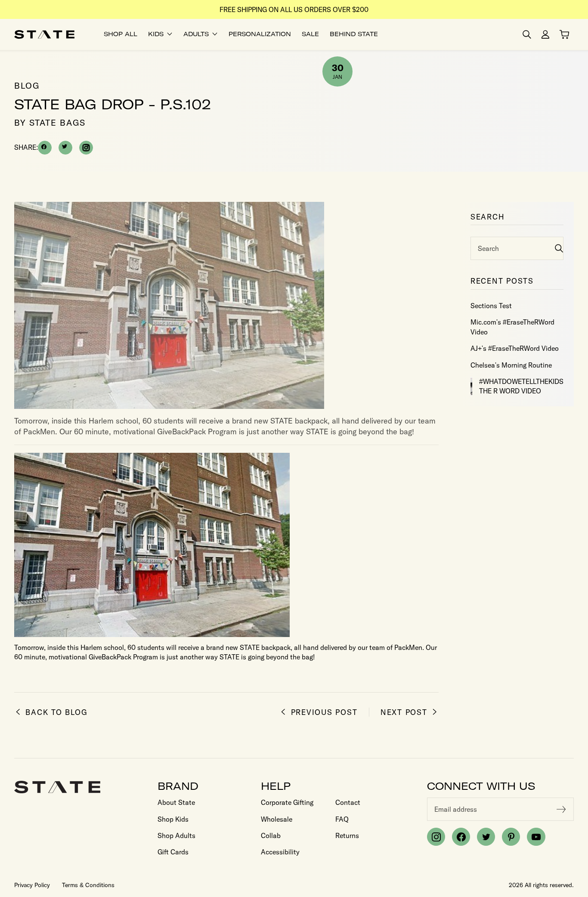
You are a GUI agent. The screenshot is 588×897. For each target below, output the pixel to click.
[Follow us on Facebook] (461, 837)
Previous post (324, 712)
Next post (404, 712)
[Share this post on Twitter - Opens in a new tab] (65, 148)
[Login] (545, 34)
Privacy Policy (32, 885)
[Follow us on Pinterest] (511, 837)
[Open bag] (564, 34)
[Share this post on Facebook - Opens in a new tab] (45, 148)
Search (488, 248)
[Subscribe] (561, 809)
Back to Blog (56, 712)
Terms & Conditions (88, 885)
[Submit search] (559, 248)
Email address (455, 809)
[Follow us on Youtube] (536, 837)
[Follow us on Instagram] (436, 837)
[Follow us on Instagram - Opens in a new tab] (86, 148)
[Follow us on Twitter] (486, 837)
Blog (27, 85)
